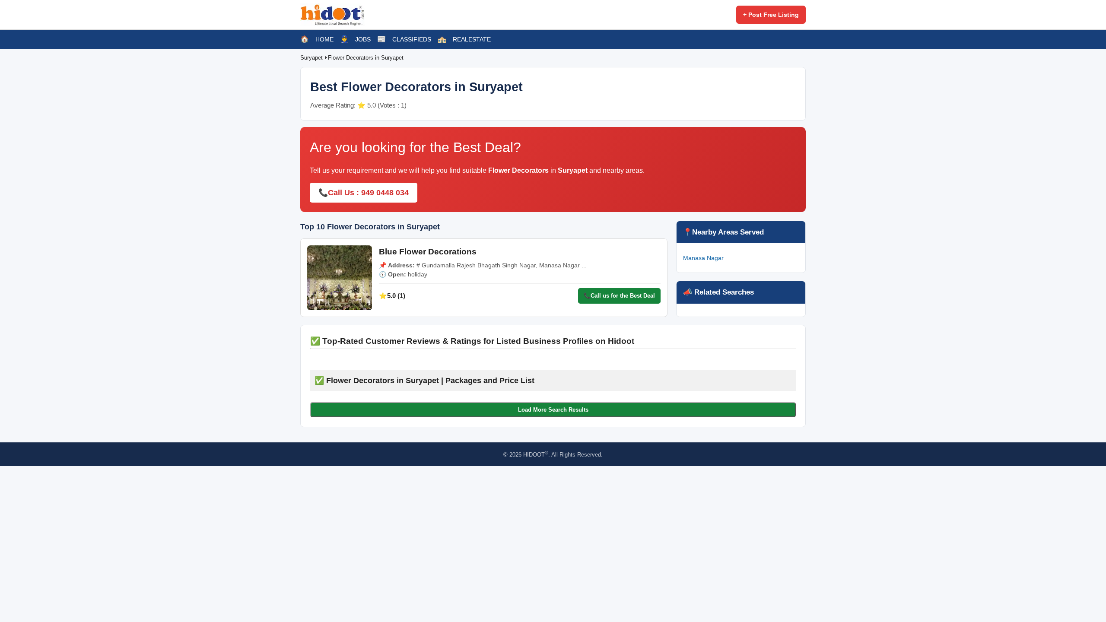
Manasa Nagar (703, 257)
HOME (324, 39)
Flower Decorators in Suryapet (366, 57)
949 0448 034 (385, 192)
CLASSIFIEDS (411, 39)
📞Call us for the (619, 295)
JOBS (363, 39)
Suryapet (312, 57)
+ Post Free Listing (771, 14)
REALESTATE (472, 39)
